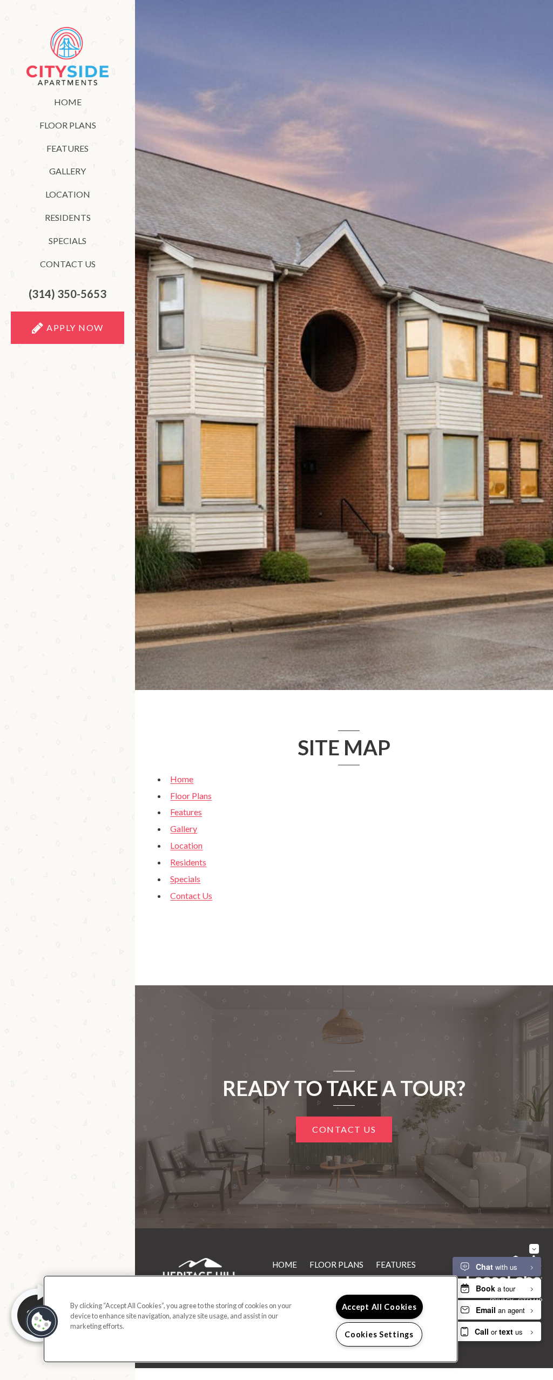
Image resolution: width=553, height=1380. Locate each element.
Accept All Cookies (379, 1306)
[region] (250, 1319)
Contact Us (68, 264)
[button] (67, 294)
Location (67, 194)
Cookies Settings (379, 1334)
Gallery (67, 171)
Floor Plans (67, 125)
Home (68, 102)
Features (67, 148)
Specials (67, 240)
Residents (84, 219)
